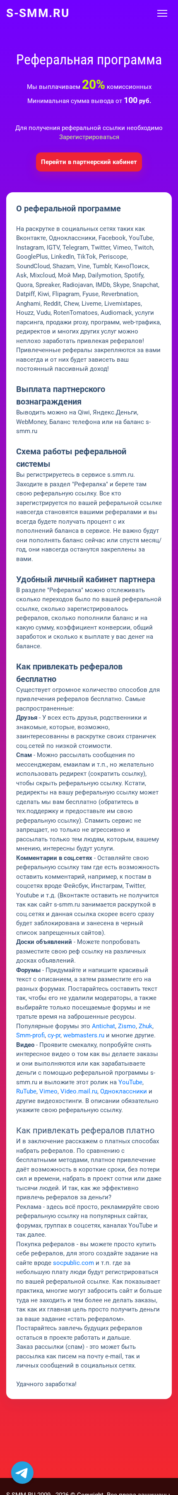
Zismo (127, 1026)
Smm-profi (30, 1035)
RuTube (26, 1091)
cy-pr (54, 1035)
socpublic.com (73, 1263)
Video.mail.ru (78, 1091)
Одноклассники (123, 1091)
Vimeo (48, 1091)
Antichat (103, 1026)
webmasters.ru (83, 1035)
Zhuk (145, 1026)
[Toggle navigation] (162, 13)
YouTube (130, 1082)
